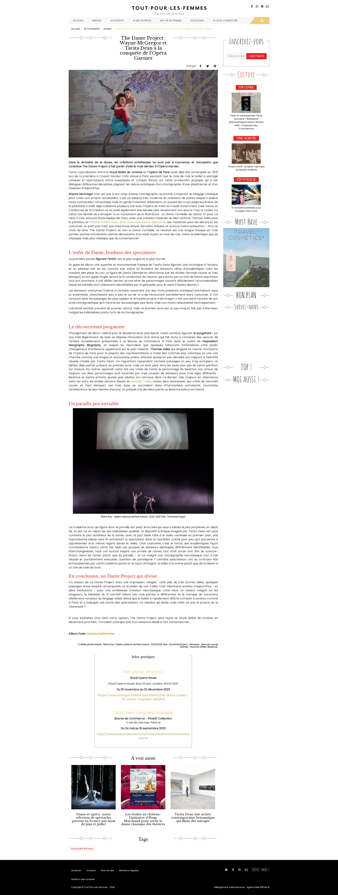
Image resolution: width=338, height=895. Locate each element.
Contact (91, 870)
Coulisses (197, 20)
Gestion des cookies (83, 879)
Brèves (97, 20)
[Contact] (267, 6)
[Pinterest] (262, 6)
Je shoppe (117, 20)
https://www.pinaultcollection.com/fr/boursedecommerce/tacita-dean (144, 736)
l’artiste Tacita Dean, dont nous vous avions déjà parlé (127, 222)
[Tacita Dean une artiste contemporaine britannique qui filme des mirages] (193, 787)
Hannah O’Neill (141, 381)
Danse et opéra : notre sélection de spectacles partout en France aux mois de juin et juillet (93, 819)
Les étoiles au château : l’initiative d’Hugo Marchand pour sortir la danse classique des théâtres (143, 819)
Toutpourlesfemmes (100, 634)
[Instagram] (257, 6)
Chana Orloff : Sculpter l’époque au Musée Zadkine (246, 168)
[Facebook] (252, 6)
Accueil (78, 20)
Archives (76, 870)
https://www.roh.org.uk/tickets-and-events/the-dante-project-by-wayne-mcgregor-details (143, 697)
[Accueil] (169, 10)
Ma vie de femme (170, 20)
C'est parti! (256, 56)
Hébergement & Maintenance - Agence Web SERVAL (241, 887)
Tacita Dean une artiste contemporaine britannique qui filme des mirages (193, 817)
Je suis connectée (225, 20)
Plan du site (107, 870)
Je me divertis (142, 20)
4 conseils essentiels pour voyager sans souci (246, 209)
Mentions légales (129, 870)
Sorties (107, 28)
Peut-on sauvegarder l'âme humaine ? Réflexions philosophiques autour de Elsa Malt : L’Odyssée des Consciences (246, 122)
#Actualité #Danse (82, 848)
